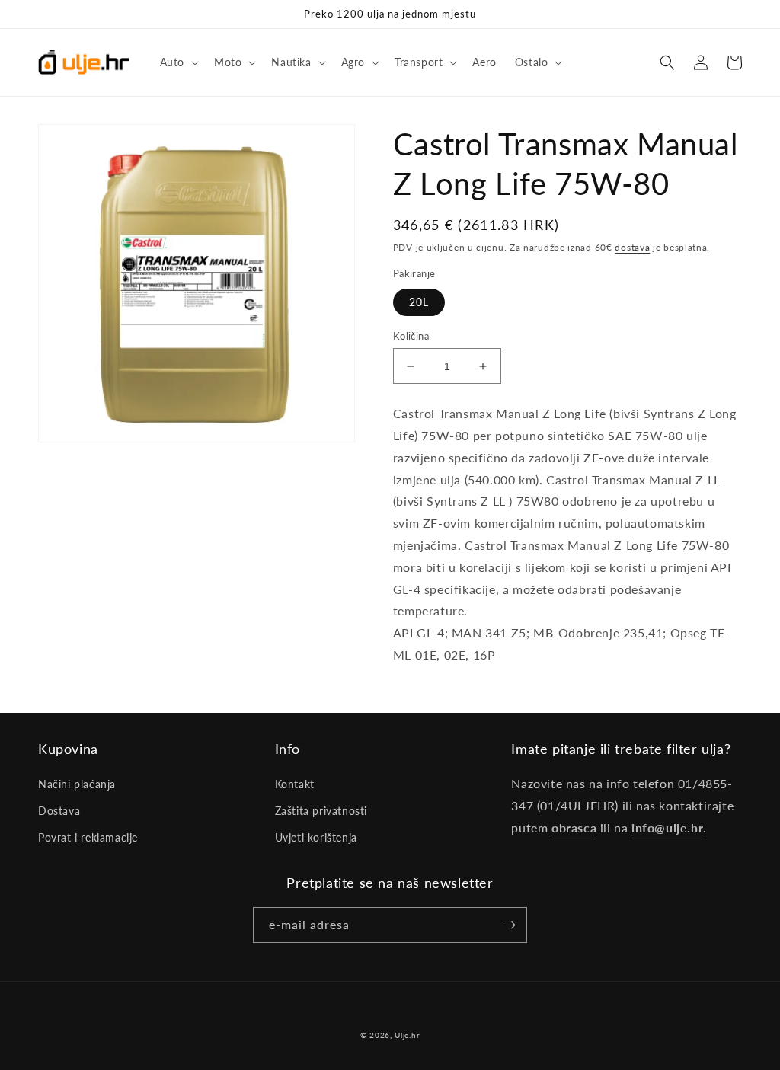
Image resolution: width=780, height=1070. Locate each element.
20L (419, 301)
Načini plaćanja (77, 784)
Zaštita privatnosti (321, 810)
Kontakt (295, 784)
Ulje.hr (407, 1035)
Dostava (59, 810)
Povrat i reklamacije (88, 837)
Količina (411, 336)
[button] (178, 62)
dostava (632, 247)
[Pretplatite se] (509, 925)
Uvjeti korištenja (316, 837)
